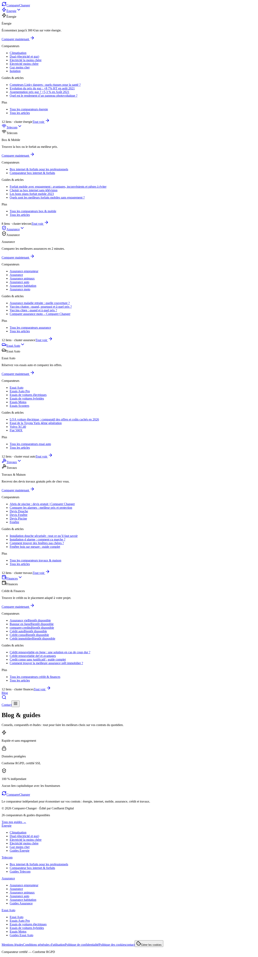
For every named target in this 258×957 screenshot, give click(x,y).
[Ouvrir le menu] (15, 703)
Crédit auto (28, 631)
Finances (12, 578)
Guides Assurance (21, 903)
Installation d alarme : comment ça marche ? (37, 539)
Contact (6, 704)
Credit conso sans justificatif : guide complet (38, 659)
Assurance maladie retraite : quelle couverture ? (40, 303)
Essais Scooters (19, 405)
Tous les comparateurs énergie (29, 109)
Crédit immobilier (32, 638)
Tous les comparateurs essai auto (30, 444)
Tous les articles (20, 113)
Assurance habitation (23, 285)
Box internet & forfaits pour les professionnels (39, 169)
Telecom (11, 127)
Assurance (13, 229)
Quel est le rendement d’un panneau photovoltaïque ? (43, 95)
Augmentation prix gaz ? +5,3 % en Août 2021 (39, 92)
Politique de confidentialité (82, 944)
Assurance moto (20, 289)
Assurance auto (19, 282)
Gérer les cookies (151, 944)
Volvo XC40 (18, 426)
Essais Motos (18, 402)
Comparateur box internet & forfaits (32, 173)
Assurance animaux (22, 278)
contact (130, 944)
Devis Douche (19, 511)
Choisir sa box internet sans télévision (33, 190)
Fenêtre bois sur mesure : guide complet (35, 546)
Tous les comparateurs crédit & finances (35, 676)
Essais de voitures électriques (28, 395)
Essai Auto (13, 345)
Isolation (15, 71)
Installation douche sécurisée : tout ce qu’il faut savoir (44, 536)
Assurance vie (30, 620)
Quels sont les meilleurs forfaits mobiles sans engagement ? (47, 197)
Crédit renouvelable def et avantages (33, 656)
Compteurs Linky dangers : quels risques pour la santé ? (45, 84)
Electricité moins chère (24, 63)
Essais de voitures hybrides (27, 398)
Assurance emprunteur (24, 271)
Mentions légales (12, 944)
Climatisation (18, 53)
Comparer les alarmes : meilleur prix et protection (41, 507)
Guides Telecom (20, 871)
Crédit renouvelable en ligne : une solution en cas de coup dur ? (50, 652)
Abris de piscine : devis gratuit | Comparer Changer (42, 504)
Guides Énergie (19, 850)
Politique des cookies (112, 944)
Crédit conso (29, 635)
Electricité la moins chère (26, 60)
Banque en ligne (32, 624)
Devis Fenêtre (18, 515)
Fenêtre (14, 522)
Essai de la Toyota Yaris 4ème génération (36, 423)
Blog (5, 693)
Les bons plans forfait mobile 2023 (32, 194)
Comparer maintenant (15, 39)
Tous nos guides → (14, 822)
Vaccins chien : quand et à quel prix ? (33, 310)
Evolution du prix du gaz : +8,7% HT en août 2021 (42, 88)
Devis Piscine (18, 518)
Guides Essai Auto (21, 935)
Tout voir (38, 121)
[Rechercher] (4, 698)
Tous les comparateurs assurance (30, 327)
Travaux (11, 462)
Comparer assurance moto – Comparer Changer (40, 314)
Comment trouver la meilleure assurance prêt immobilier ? (46, 663)
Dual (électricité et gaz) (24, 56)
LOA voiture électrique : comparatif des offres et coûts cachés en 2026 (54, 419)
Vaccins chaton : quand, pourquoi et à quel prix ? (41, 306)
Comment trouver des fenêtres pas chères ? (37, 543)
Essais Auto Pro (20, 391)
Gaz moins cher (20, 67)
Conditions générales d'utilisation (44, 944)
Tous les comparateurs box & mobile (33, 211)
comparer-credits (32, 627)
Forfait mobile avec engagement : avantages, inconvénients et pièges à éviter (58, 186)
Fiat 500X (16, 430)
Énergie (11, 11)
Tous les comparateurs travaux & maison (35, 560)
